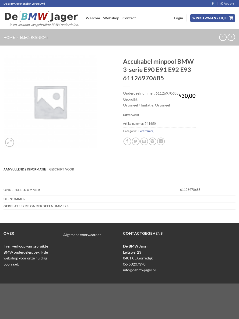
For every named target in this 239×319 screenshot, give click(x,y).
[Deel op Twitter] (136, 141)
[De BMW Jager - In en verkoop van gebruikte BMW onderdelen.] (41, 16)
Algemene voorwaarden (82, 234)
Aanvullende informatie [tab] (25, 169)
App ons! (229, 3)
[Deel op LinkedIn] (161, 141)
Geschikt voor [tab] (61, 169)
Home (9, 37)
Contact (129, 18)
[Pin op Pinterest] (152, 141)
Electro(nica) (34, 37)
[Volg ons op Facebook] (213, 3)
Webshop (111, 18)
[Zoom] (9, 142)
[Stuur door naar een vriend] (144, 141)
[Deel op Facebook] (127, 141)
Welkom (93, 18)
